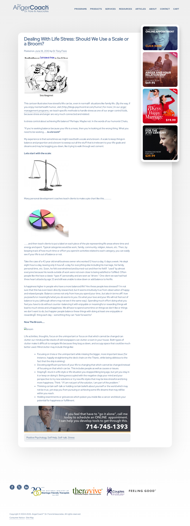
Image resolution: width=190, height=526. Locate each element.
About (153, 8)
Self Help (52, 437)
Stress (71, 437)
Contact (165, 8)
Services (110, 8)
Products (96, 8)
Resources (125, 8)
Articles (140, 8)
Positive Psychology (36, 437)
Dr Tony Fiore (60, 51)
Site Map (30, 517)
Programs (80, 8)
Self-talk (62, 437)
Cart (176, 8)
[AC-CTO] (77, 431)
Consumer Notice (17, 517)
